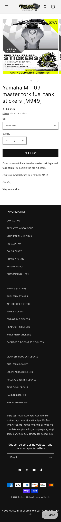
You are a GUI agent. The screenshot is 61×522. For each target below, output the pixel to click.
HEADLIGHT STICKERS (18, 326)
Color (5, 118)
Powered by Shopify (41, 497)
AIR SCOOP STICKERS (18, 303)
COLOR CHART (14, 251)
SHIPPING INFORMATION (19, 235)
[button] (7, 7)
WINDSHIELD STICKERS (19, 334)
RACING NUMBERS (16, 394)
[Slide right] (38, 80)
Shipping (6, 113)
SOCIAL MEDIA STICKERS (20, 371)
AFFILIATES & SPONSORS (20, 228)
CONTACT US (13, 220)
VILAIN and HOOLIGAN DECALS (22, 356)
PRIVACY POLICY (15, 258)
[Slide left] (23, 80)
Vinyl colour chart (11, 189)
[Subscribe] (50, 457)
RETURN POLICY (15, 266)
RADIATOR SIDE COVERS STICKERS (25, 342)
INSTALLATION (14, 243)
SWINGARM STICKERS (18, 319)
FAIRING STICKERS (16, 288)
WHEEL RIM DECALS (17, 402)
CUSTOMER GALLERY (18, 274)
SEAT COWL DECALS (17, 387)
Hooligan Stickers (25, 497)
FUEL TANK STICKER (17, 296)
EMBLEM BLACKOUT (17, 364)
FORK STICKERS (15, 311)
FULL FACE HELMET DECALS (21, 379)
